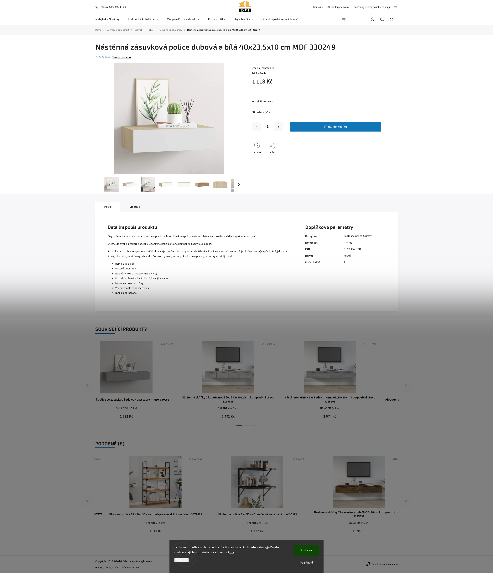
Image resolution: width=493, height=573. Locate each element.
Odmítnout (306, 563)
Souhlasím (306, 550)
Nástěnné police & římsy (358, 236)
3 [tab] (254, 425)
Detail (154, 369)
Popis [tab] (108, 207)
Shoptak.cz (136, 567)
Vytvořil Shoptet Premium (384, 564)
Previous (88, 385)
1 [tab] (239, 425)
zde (232, 552)
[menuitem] (109, 19)
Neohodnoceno (121, 57)
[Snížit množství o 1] (256, 126)
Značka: (263, 68)
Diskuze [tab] (134, 207)
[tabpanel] (145, 381)
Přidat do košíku (335, 126)
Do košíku (136, 369)
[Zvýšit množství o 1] (278, 126)
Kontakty (318, 7)
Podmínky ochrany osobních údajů (372, 7)
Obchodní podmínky (338, 7)
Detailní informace (262, 102)
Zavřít (384, 157)
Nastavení (181, 560)
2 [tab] (246, 425)
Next (406, 385)
